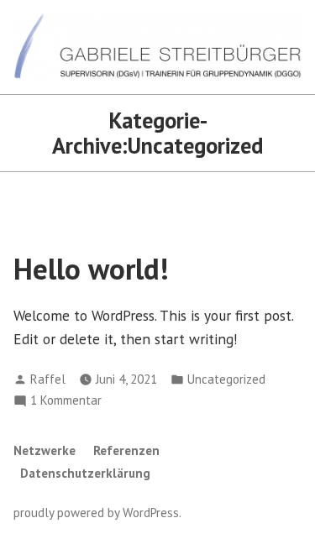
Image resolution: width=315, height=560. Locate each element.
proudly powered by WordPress (96, 513)
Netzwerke (44, 450)
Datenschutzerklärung (85, 473)
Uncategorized (226, 379)
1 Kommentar (66, 401)
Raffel (48, 379)
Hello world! (91, 268)
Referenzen (126, 450)
